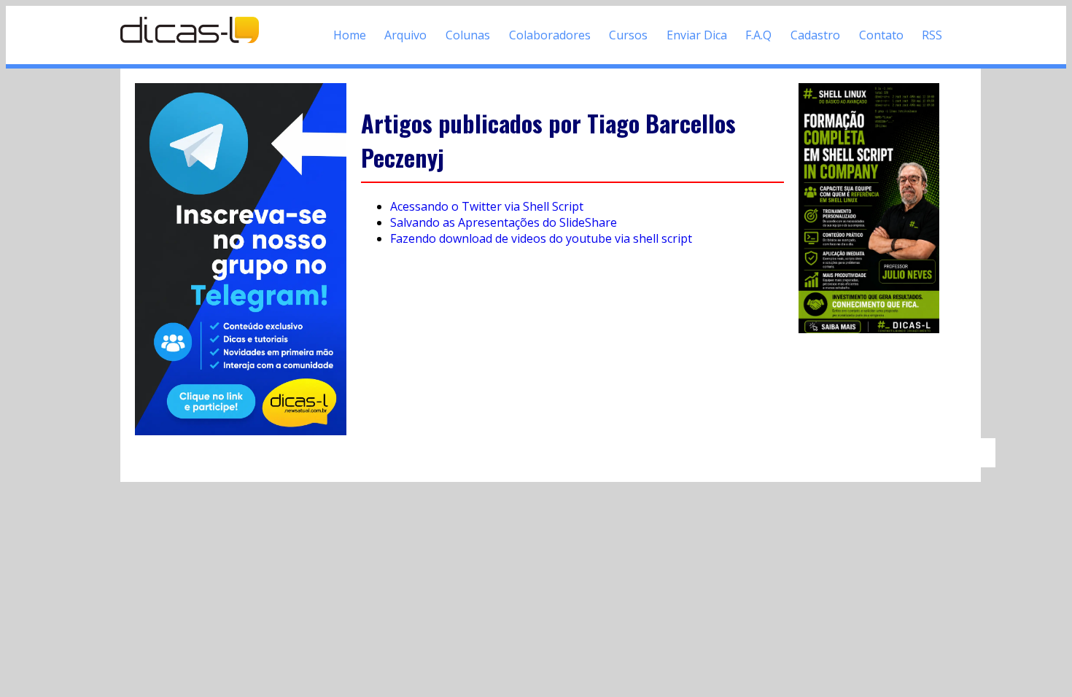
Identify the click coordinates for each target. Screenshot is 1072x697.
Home (349, 35)
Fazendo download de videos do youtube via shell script (541, 238)
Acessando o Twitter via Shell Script (486, 206)
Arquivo (405, 35)
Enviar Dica (697, 35)
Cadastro (815, 35)
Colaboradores (550, 35)
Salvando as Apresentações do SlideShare (503, 222)
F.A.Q (758, 35)
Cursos (628, 35)
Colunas (468, 35)
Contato (881, 35)
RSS (932, 35)
